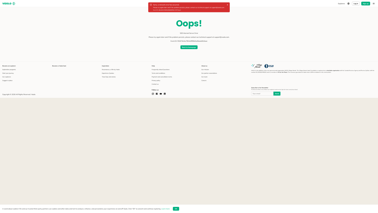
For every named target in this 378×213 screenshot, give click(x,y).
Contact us (155, 84)
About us (204, 66)
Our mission (205, 69)
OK (176, 209)
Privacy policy (156, 80)
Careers (203, 80)
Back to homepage (189, 47)
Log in (356, 4)
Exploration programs (9, 69)
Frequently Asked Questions (161, 69)
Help (153, 66)
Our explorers (6, 77)
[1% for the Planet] (269, 66)
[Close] (227, 4)
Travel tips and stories (109, 77)
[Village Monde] (256, 66)
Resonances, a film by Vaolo (111, 69)
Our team (204, 77)
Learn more (165, 209)
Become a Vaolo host (59, 66)
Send (277, 94)
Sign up (366, 4)
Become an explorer (9, 66)
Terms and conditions (158, 73)
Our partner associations (209, 73)
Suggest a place (7, 80)
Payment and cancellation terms (162, 77)
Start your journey (8, 73)
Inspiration (105, 66)
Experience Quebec (108, 73)
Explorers (341, 4)
